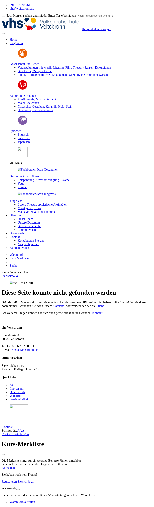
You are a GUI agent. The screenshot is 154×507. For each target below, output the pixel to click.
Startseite (7, 276)
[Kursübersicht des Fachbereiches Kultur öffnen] (23, 89)
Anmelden (8, 467)
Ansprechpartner (28, 244)
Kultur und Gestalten (23, 95)
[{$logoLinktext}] (42, 29)
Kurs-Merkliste (19, 258)
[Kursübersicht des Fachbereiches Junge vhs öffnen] (37, 194)
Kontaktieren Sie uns (31, 240)
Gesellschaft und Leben (25, 64)
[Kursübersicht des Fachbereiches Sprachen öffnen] (23, 124)
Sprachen (15, 131)
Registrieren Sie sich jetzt (17, 481)
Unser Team (25, 219)
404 (15, 276)
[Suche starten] (3, 16)
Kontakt (97, 313)
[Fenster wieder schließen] (3, 454)
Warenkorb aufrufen (22, 502)
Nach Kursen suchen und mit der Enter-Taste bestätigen (41, 15)
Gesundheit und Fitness (24, 176)
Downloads (17, 233)
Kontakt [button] (15, 237)
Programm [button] (16, 43)
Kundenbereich (19, 247)
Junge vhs (16, 201)
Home (13, 39)
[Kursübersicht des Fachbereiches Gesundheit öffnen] (38, 169)
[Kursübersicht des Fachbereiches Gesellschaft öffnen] (23, 57)
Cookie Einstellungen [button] (15, 434)
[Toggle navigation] (3, 33)
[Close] (18, 489)
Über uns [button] (15, 215)
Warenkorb (17, 254)
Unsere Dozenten (29, 222)
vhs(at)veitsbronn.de (25, 349)
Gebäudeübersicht (29, 226)
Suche (13, 265)
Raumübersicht (27, 229)
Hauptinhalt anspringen (96, 29)
